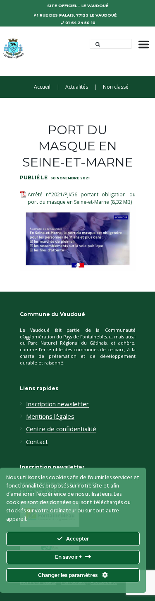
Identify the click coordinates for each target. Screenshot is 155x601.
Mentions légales (50, 416)
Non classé (116, 87)
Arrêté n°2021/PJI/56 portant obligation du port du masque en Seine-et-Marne (82, 198)
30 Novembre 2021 (70, 178)
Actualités (76, 87)
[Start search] (95, 44)
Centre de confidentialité (61, 429)
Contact (37, 442)
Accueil (42, 87)
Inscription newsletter (57, 404)
